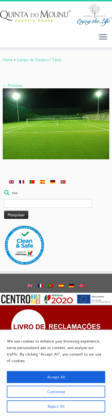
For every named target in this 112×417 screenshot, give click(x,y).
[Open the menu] (103, 37)
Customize (56, 391)
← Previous (12, 85)
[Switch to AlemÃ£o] (53, 181)
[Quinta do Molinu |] (56, 15)
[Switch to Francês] (22, 181)
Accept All (56, 377)
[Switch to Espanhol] (42, 181)
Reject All (56, 406)
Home (8, 60)
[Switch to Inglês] (11, 181)
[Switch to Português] (32, 181)
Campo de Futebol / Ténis (39, 60)
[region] (56, 373)
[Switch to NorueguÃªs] (63, 181)
